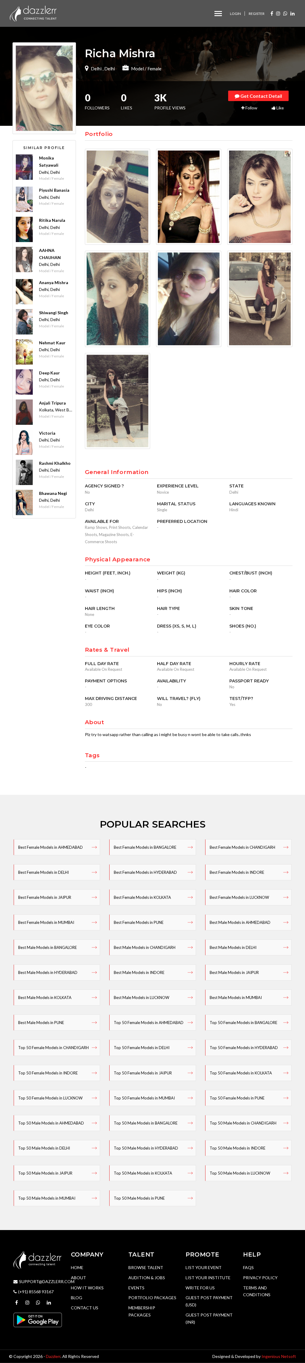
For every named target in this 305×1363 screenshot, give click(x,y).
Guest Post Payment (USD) (209, 1301)
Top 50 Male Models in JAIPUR (45, 1173)
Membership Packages (141, 1311)
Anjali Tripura (52, 402)
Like (280, 107)
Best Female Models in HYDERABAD (145, 872)
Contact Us (84, 1307)
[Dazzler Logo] (33, 13)
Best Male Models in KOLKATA (44, 997)
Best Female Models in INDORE (237, 872)
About (78, 1277)
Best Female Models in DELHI (43, 872)
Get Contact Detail (260, 96)
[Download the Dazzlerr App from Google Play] (37, 1319)
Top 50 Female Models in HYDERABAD (244, 1047)
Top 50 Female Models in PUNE (237, 1098)
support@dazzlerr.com (46, 1281)
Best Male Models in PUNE (41, 1022)
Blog (76, 1297)
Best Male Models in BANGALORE (47, 947)
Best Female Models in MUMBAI (46, 922)
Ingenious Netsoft (279, 1356)
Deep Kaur (49, 372)
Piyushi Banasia (54, 190)
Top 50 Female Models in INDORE (48, 1073)
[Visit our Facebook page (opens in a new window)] (271, 13)
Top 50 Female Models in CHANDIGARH (53, 1047)
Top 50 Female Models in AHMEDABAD (148, 1022)
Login (235, 13)
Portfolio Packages (152, 1297)
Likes (126, 102)
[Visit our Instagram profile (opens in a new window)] (278, 13)
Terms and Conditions (256, 1291)
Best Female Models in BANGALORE (145, 847)
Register (256, 13)
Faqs (248, 1267)
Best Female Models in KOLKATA (142, 897)
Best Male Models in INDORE (139, 972)
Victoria (47, 433)
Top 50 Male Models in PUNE (139, 1198)
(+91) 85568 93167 (36, 1291)
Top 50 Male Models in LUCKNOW (240, 1173)
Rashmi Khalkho (55, 463)
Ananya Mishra (53, 282)
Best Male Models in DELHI (233, 947)
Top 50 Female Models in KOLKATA (241, 1073)
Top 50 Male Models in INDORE (237, 1148)
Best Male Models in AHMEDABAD (240, 922)
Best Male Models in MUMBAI (236, 997)
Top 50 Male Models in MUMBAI (46, 1198)
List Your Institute (208, 1277)
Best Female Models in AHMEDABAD (50, 847)
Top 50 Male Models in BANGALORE (146, 1123)
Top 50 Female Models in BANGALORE (243, 1022)
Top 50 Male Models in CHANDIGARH (243, 1123)
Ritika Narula (52, 220)
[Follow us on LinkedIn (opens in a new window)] (292, 13)
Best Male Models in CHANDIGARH (144, 947)
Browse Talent (145, 1267)
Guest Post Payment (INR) (209, 1318)
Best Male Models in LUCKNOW (141, 997)
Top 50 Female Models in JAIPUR (143, 1073)
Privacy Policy (260, 1277)
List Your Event (204, 1267)
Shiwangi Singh (53, 312)
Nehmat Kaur (52, 342)
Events (136, 1287)
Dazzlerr (53, 1356)
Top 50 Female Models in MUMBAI (144, 1098)
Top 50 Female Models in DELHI (141, 1047)
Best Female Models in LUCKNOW (239, 897)
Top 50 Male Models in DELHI (44, 1148)
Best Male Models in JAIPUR (234, 972)
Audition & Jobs (146, 1277)
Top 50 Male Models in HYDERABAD (146, 1148)
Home (77, 1267)
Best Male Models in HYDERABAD (47, 972)
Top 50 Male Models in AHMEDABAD (51, 1123)
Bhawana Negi (53, 493)
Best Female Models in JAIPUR (44, 897)
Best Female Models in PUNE (139, 922)
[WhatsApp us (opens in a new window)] (285, 13)
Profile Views (170, 102)
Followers (97, 102)
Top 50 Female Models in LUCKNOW (50, 1098)
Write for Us (200, 1287)
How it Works (87, 1287)
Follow (251, 107)
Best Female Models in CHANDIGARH (242, 847)
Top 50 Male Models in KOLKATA (143, 1173)
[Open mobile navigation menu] (218, 13)
